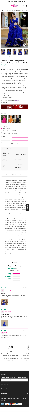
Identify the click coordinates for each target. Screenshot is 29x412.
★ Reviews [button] (28, 207)
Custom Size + (9, 131)
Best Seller (9, 10)
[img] (4, 288)
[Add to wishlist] (25, 15)
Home (2, 10)
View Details (18, 167)
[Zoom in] (25, 45)
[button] (26, 5)
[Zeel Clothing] (14, 5)
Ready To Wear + (10, 133)
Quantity (3, 136)
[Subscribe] (26, 380)
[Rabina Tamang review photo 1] (4, 302)
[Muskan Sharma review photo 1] (4, 323)
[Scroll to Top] (26, 404)
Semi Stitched (6, 128)
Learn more (9, 361)
